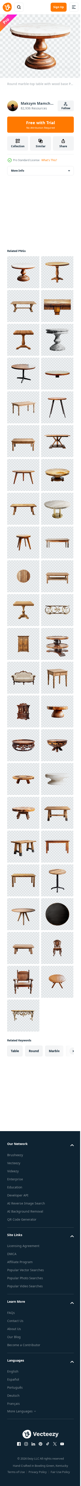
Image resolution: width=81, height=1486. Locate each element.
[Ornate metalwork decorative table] (23, 979)
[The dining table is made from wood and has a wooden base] (23, 641)
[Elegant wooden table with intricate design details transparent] (23, 946)
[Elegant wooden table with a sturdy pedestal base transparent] (23, 405)
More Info (17, 168)
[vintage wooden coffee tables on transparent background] (23, 1047)
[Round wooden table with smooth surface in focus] (23, 506)
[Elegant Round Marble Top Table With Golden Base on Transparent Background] (23, 777)
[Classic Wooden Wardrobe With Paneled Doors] (23, 1013)
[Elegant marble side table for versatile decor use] (23, 439)
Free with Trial (40, 124)
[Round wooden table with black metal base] (23, 472)
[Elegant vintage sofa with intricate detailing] (23, 1081)
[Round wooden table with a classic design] (23, 304)
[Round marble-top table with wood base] (23, 270)
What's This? (49, 160)
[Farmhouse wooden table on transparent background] (23, 1385)
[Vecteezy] (7, 7)
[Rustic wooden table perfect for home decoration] (23, 844)
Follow (65, 108)
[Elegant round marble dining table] (23, 1317)
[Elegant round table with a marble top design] (23, 709)
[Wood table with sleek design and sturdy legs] (23, 1452)
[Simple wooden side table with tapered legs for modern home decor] (23, 810)
